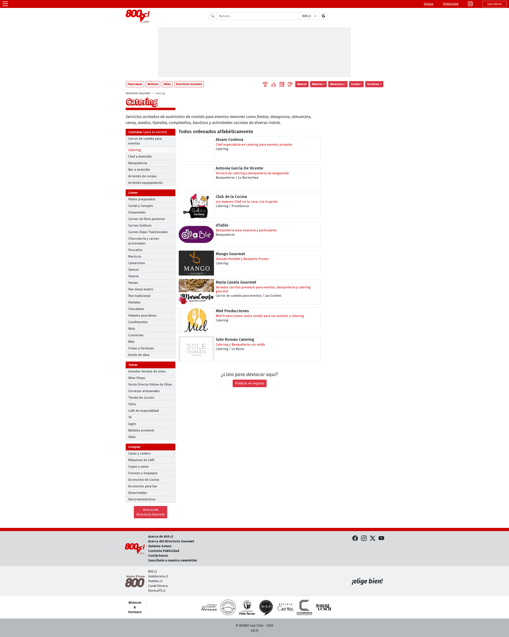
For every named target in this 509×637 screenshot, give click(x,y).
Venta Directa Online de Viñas (150, 384)
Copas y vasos (138, 466)
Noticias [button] (153, 84)
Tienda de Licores (141, 397)
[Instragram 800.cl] (470, 4)
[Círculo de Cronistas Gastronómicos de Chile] (228, 607)
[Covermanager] (304, 607)
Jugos (132, 424)
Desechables (137, 493)
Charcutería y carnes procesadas (143, 241)
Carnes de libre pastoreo (146, 219)
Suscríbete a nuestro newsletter (172, 560)
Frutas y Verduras (141, 348)
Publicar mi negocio (249, 383)
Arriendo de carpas (142, 176)
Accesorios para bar (142, 486)
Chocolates (136, 309)
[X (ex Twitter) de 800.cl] (372, 538)
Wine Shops (136, 378)
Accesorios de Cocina (143, 480)
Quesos (133, 269)
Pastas (133, 283)
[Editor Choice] (265, 84)
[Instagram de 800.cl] (364, 538)
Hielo (132, 437)
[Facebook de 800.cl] (355, 538)
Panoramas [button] (134, 84)
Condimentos (138, 322)
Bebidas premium (141, 430)
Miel (131, 342)
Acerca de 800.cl (160, 536)
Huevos (133, 276)
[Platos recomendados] (273, 84)
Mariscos (134, 256)
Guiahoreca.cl (158, 576)
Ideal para (336, 84)
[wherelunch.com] (323, 607)
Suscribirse (494, 4)
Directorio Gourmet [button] (189, 84)
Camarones (136, 263)
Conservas (136, 335)
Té (130, 417)
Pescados (135, 250)
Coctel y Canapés (140, 206)
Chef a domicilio (140, 156)
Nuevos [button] (302, 84)
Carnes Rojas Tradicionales (148, 232)
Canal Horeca (158, 586)
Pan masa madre (140, 289)
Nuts (131, 329)
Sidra (132, 404)
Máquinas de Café (141, 460)
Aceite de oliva (138, 355)
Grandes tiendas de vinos (147, 371)
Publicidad (450, 4)
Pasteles (134, 302)
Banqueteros (137, 163)
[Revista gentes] (285, 607)
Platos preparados (141, 199)
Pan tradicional (139, 296)
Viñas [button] (167, 84)
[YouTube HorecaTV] (381, 538)
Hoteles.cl (155, 581)
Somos (428, 4)
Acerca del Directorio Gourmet (150, 512)
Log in (254, 630)
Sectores (373, 84)
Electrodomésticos (141, 499)
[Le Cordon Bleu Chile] (247, 607)
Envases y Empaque (142, 473)
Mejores (317, 84)
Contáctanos (158, 555)
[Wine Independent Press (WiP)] (266, 607)
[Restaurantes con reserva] (290, 84)
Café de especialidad (143, 411)
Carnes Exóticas (140, 225)
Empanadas (137, 212)
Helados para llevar (142, 315)
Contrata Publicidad (163, 551)
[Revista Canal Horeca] (209, 607)
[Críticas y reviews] (282, 84)
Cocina (355, 84)
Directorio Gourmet (138, 93)
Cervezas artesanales (144, 391)
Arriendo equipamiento (145, 183)
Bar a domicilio (139, 170)
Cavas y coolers (139, 453)
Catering (134, 150)
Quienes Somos (159, 546)
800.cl (152, 571)
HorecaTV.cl (156, 590)
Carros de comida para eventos (145, 141)
